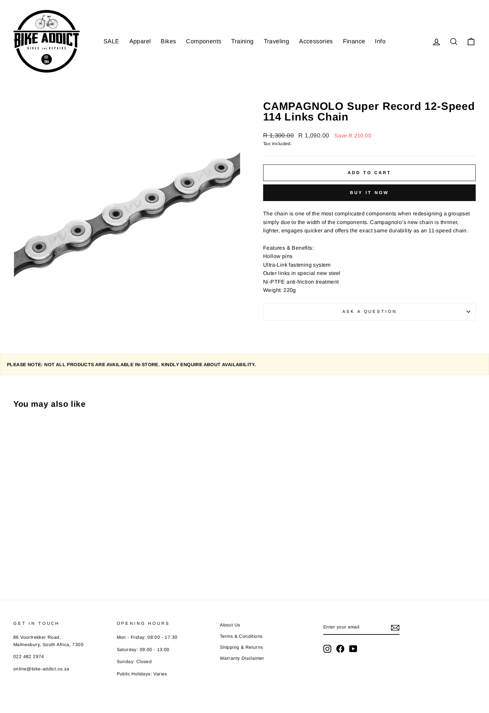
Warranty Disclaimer (242, 658)
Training (242, 41)
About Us (230, 624)
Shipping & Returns (241, 647)
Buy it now (369, 192)
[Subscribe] (395, 627)
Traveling (276, 41)
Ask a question (369, 311)
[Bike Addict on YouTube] (353, 649)
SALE (111, 41)
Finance (354, 41)
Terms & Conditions (241, 636)
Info (380, 41)
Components (203, 41)
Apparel (140, 41)
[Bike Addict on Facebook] (340, 649)
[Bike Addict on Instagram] (327, 649)
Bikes (168, 41)
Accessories (316, 41)
